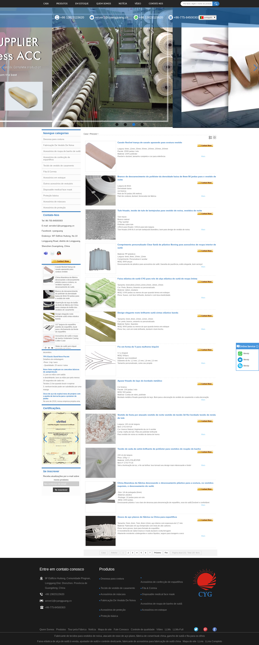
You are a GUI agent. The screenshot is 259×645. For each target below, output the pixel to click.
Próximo (157, 553)
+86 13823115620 (72, 17)
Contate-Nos (156, 4)
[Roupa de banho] (129, 68)
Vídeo (138, 4)
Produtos (61, 4)
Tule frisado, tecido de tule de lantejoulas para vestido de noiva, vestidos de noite (160, 210)
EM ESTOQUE (82, 4)
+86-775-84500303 (186, 17)
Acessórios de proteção (54, 207)
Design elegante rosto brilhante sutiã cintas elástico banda (67, 307)
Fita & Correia (50, 171)
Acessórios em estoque (54, 177)
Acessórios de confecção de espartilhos (162, 582)
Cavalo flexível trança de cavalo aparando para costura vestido (150, 142)
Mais (203, 156)
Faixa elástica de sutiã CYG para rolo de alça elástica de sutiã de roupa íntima (157, 278)
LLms (200, 641)
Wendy (246, 366)
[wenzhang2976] (205, 629)
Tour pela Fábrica (77, 629)
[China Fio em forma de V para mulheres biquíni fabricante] (101, 361)
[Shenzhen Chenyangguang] (196, 629)
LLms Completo (213, 641)
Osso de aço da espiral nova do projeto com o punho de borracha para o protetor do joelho (61, 387)
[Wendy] (45, 253)
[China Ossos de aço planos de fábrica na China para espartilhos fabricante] (101, 531)
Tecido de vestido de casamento (58, 165)
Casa (46, 4)
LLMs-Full (178, 629)
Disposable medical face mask (57, 189)
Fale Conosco (121, 629)
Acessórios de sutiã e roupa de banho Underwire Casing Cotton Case (66, 329)
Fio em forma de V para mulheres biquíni (138, 347)
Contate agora (61, 261)
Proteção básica (51, 195)
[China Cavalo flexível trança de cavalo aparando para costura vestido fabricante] (101, 156)
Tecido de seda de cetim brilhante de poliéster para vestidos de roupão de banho (159, 449)
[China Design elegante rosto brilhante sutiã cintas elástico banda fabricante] (49, 308)
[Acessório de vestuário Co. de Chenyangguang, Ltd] (214, 629)
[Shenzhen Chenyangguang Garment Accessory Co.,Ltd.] (204, 583)
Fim (166, 553)
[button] (116, 124)
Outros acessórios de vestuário (58, 183)
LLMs (168, 629)
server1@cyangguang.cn (111, 17)
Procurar (93, 134)
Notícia (123, 4)
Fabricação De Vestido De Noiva (58, 145)
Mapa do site (105, 629)
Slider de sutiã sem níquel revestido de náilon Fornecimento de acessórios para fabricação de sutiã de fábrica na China (66, 342)
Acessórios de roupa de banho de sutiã (61, 151)
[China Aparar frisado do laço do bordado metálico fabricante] (101, 395)
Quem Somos (103, 4)
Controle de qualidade (143, 629)
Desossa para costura (53, 139)
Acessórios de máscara (54, 201)
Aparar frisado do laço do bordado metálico (140, 381)
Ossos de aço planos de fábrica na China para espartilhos (147, 517)
